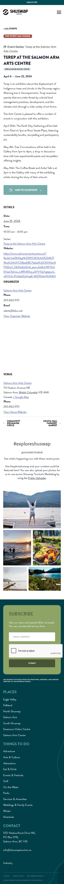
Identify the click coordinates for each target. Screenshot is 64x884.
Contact (6, 876)
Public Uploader (37, 478)
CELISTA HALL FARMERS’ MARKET (50, 423)
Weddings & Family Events (18, 805)
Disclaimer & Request (35, 876)
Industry (31, 2)
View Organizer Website (17, 316)
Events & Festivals (13, 775)
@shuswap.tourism (32, 452)
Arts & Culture (11, 757)
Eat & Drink (10, 769)
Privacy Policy (18, 876)
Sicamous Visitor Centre (16, 729)
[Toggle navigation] (59, 12)
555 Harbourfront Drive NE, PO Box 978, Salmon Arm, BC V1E (19, 837)
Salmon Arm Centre (14, 735)
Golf (5, 781)
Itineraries (8, 817)
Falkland (7, 705)
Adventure (9, 751)
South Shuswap (12, 723)
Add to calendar (26, 190)
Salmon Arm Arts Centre (17, 290)
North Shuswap (12, 711)
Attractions (9, 763)
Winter (7, 811)
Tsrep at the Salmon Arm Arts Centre (24, 244)
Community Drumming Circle (13, 423)
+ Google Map (21, 397)
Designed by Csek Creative (32, 880)
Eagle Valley (9, 699)
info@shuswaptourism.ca (17, 850)
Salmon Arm (10, 717)
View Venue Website (15, 412)
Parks (6, 793)
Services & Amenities (15, 799)
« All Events (10, 28)
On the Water (10, 787)
